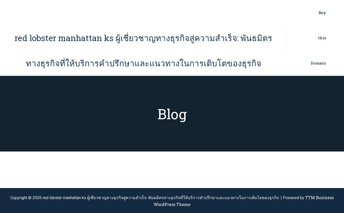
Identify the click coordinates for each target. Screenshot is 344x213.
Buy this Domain (318, 38)
